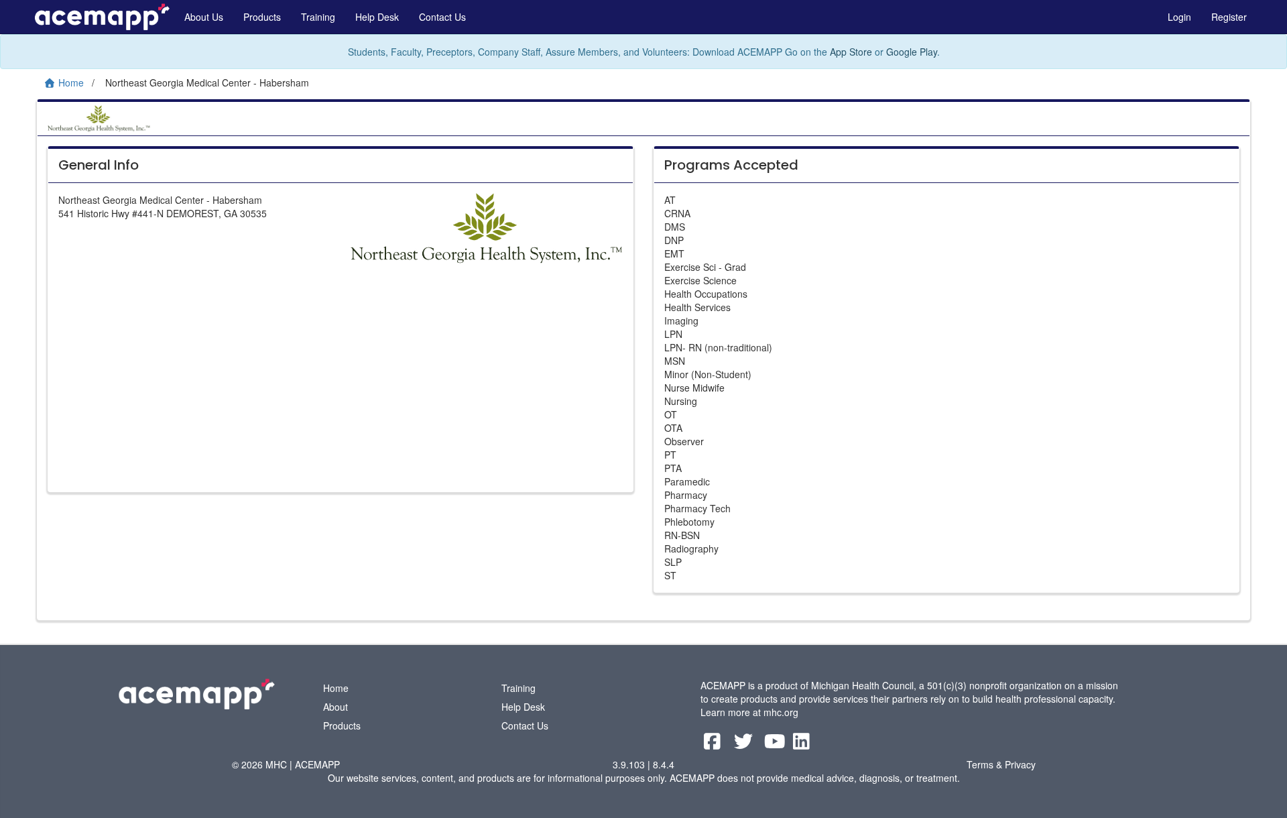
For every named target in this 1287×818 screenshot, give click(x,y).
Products (262, 16)
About (335, 706)
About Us (203, 16)
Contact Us (442, 16)
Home (336, 688)
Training (318, 16)
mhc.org (780, 712)
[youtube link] (776, 744)
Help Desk (377, 16)
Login (1179, 16)
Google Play (911, 51)
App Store (851, 51)
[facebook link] (713, 744)
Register (1229, 16)
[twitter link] (745, 744)
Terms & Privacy (1001, 764)
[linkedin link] (801, 744)
